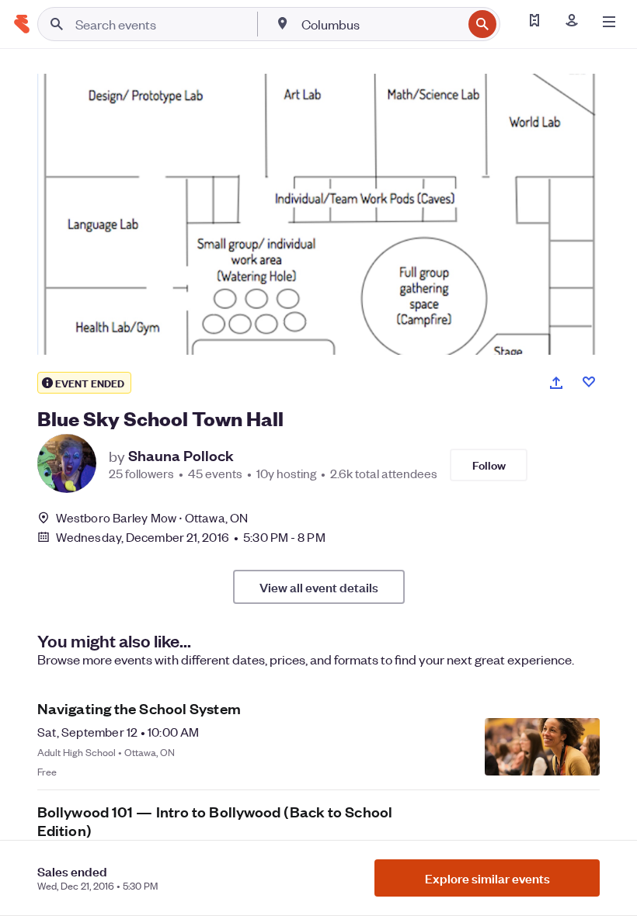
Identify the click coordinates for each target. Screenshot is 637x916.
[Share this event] (556, 382)
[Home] (21, 24)
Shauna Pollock (181, 456)
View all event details (318, 586)
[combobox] (380, 24)
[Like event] (589, 382)
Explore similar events (487, 878)
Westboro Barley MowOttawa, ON (152, 517)
